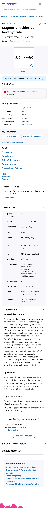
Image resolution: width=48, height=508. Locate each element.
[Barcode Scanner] (39, 4)
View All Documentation (13, 142)
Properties (7, 152)
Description (7, 156)
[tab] (6, 16)
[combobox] (24, 10)
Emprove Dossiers (32, 136)
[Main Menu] (3, 4)
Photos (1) (24, 71)
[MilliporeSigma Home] (12, 4)
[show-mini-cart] (44, 3)
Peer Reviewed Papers (6, 176)
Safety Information (11, 160)
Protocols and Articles (12, 168)
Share (44, 23)
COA (6, 136)
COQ (15, 136)
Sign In (7, 78)
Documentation (9, 164)
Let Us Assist (9, 197)
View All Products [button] (24, 435)
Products (4, 16)
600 (22, 214)
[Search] (43, 9)
